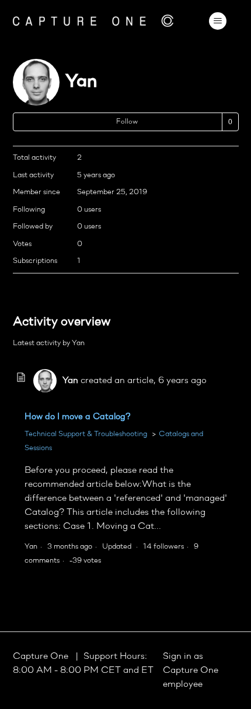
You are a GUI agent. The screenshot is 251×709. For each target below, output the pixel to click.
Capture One (42, 656)
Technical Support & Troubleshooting (86, 434)
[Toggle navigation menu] (218, 21)
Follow (127, 121)
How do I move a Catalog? (78, 417)
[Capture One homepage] (93, 20)
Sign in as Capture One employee (190, 670)
